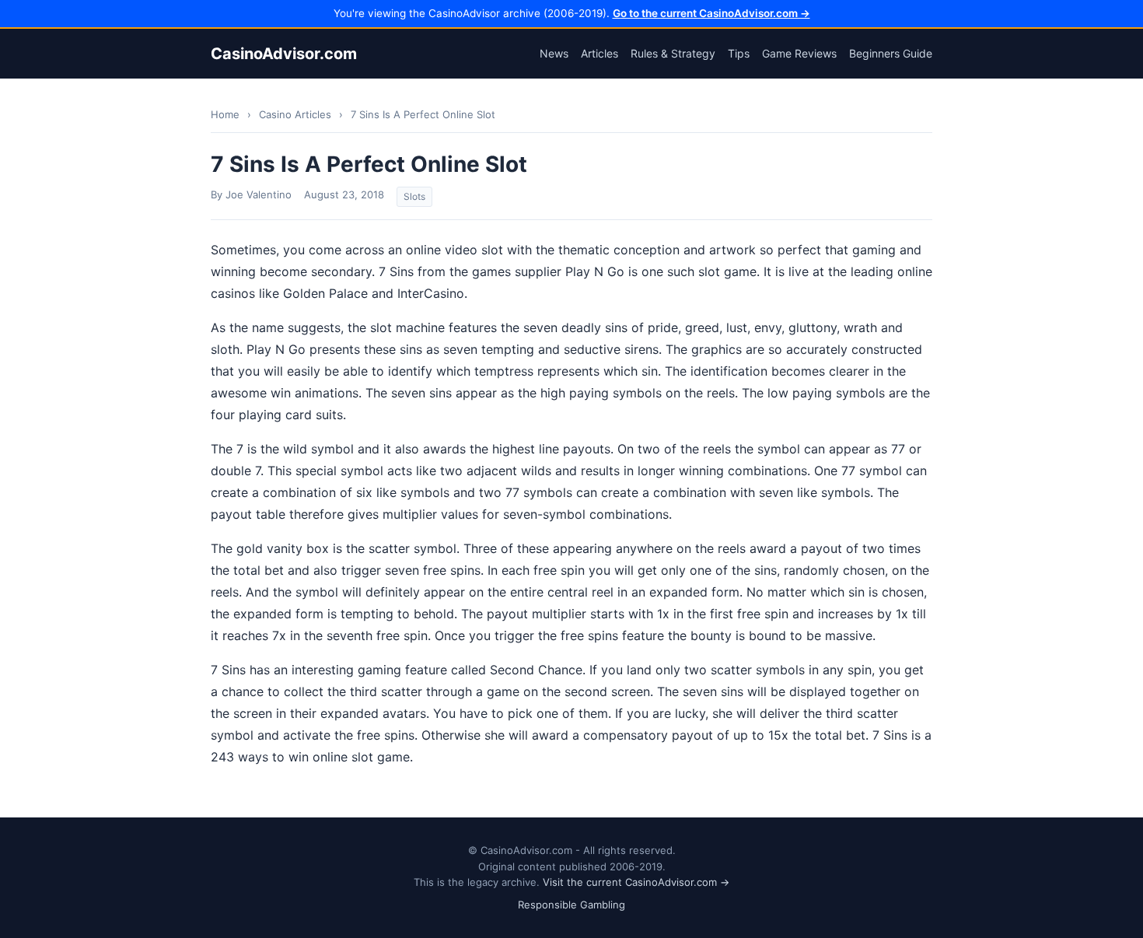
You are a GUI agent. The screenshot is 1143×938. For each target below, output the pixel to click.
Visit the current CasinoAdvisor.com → (636, 882)
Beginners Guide (890, 53)
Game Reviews (799, 53)
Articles (599, 53)
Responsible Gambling (571, 904)
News (554, 53)
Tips (739, 53)
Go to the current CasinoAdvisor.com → (711, 13)
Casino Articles (295, 114)
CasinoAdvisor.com (284, 53)
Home (225, 114)
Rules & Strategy (673, 53)
